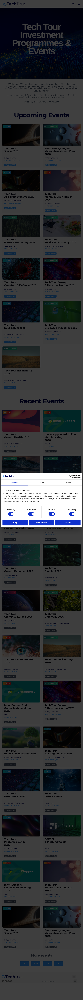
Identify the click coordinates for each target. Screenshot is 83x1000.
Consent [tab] (14, 482)
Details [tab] (41, 482)
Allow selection (41, 523)
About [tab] (68, 482)
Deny (15, 523)
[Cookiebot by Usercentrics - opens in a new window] (71, 476)
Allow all (68, 523)
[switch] (31, 514)
